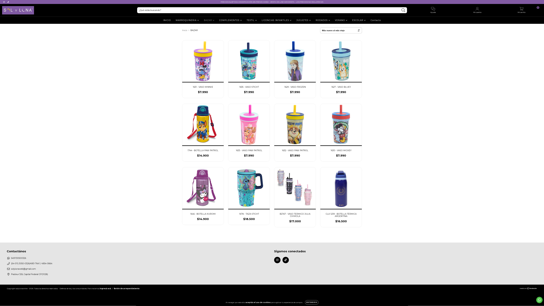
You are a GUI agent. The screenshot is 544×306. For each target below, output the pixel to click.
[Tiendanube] (528, 289)
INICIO (167, 20)
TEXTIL (251, 20)
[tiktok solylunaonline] (8, 2)
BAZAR (208, 20)
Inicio (184, 30)
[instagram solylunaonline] (4, 2)
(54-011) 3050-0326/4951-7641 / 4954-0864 (31, 263)
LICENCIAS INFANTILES (276, 20)
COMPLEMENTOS (229, 20)
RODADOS (322, 20)
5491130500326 (18, 258)
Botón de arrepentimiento (127, 288)
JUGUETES (302, 20)
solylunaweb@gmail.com (23, 269)
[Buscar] (403, 10)
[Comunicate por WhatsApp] (539, 300)
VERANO (340, 20)
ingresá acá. (105, 288)
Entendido (311, 302)
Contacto (376, 20)
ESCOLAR (358, 20)
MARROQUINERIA (186, 20)
